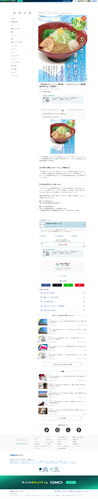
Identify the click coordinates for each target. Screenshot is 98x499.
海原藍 (85, 350)
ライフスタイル (15, 55)
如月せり (84, 413)
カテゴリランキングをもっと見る (63, 364)
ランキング (13, 35)
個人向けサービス (74, 495)
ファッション (14, 45)
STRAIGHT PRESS (46, 91)
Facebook (74, 236)
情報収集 (57, 495)
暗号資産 (67, 495)
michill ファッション (82, 380)
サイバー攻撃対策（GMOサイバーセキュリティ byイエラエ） (30, 462)
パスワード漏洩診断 (39, 461)
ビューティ (13, 48)
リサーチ (53, 495)
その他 (79, 495)
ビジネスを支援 (33, 495)
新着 (12, 32)
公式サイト (43, 236)
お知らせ (13, 18)
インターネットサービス (14, 495)
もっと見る (63, 418)
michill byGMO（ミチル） (44, 12)
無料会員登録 (14, 22)
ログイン (13, 25)
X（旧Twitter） (60, 236)
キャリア (13, 72)
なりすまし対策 (63, 462)
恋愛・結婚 (13, 65)
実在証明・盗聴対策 (14, 462)
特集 (12, 38)
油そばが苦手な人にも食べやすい (51, 116)
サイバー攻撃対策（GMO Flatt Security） (51, 462)
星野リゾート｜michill (16, 42)
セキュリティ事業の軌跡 (71, 462)
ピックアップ (14, 75)
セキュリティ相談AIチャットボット (60, 461)
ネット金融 (63, 495)
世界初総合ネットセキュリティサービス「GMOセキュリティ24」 (22, 461)
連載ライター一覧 (15, 28)
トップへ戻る (62, 276)
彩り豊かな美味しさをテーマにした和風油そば (54, 113)
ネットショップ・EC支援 (24, 495)
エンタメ (13, 59)
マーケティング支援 (46, 495)
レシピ (12, 52)
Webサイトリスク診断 (49, 461)
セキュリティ (39, 495)
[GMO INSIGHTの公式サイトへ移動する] (16, 455)
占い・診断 (13, 69)
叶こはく (84, 405)
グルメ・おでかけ (15, 62)
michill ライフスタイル (81, 325)
